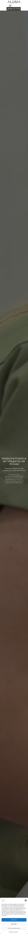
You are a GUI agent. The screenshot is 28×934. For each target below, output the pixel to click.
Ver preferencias (14, 928)
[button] (25, 900)
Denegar (14, 924)
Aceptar (14, 920)
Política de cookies (13, 932)
